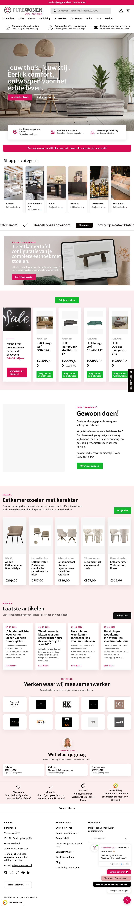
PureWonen (14, 897)
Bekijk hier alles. (67, 300)
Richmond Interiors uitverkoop (115, 26)
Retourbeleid (62, 838)
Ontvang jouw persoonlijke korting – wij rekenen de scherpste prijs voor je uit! (67, 148)
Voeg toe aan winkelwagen (44, 374)
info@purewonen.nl (22, 865)
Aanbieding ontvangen (67, 867)
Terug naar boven (67, 808)
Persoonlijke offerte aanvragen (70, 26)
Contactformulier (64, 851)
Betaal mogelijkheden (67, 833)
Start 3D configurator (24, 277)
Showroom (60, 225)
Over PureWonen (64, 827)
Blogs (59, 862)
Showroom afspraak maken (25, 26)
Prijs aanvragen (131, 380)
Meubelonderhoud (65, 857)
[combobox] (81, 11)
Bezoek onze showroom (22, 95)
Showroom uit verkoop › (16, 372)
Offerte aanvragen (89, 466)
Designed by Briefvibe (29, 897)
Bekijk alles (122, 510)
